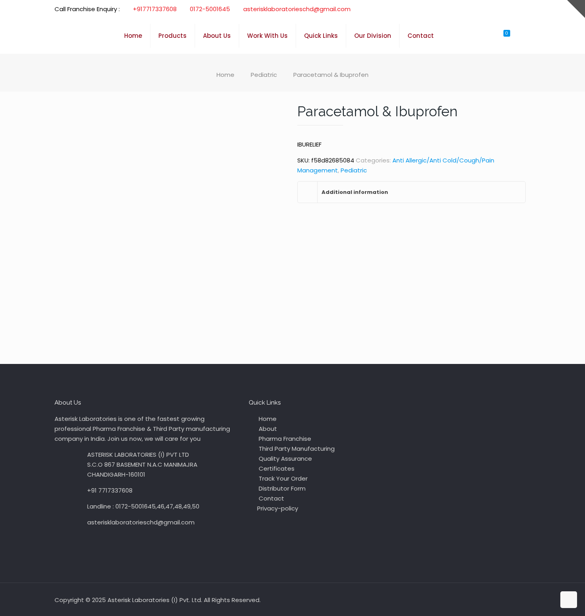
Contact (270, 498)
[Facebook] (483, 9)
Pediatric (264, 74)
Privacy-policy (277, 508)
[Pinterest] (515, 9)
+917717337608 (155, 9)
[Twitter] (494, 9)
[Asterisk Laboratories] (83, 36)
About (267, 428)
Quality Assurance (284, 458)
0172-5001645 (210, 9)
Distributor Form (281, 488)
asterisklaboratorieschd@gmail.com (297, 9)
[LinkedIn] (505, 9)
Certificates (275, 468)
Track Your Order (282, 478)
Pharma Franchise (284, 438)
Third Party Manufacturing (296, 448)
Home (225, 74)
